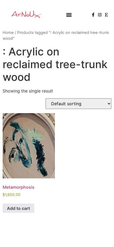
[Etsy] (106, 15)
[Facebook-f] (93, 15)
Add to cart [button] (18, 208)
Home (8, 32)
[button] (68, 14)
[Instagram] (100, 15)
